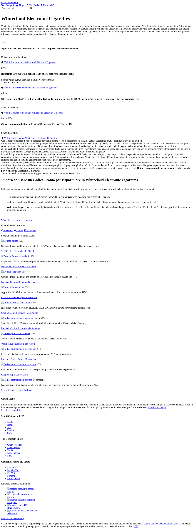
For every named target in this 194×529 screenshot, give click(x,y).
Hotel (10, 424)
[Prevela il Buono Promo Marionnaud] (18, 349)
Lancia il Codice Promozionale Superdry (20, 328)
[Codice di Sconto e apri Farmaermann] (13, 287)
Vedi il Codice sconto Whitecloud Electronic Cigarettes (30, 87)
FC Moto (11, 473)
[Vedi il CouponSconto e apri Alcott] (15, 333)
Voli (9, 427)
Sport (9, 433)
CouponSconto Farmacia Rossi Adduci (19, 313)
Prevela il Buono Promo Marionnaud (19, 359)
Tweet (19, 230)
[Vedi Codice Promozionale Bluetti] (9, 241)
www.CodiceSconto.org (12, 518)
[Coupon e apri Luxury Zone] (18, 364)
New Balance (13, 453)
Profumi (11, 430)
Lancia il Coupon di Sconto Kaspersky (19, 282)
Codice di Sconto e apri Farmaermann (19, 297)
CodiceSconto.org (9, 2)
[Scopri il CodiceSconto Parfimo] (16, 380)
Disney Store (13, 478)
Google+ (31, 230)
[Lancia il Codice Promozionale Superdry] (17, 318)
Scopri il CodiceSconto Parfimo (16, 390)
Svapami (11, 467)
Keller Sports (13, 447)
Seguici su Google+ (10, 410)
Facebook (8, 230)
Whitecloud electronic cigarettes (16, 220)
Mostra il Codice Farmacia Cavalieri (18, 266)
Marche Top (13, 470)
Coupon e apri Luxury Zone (14, 374)
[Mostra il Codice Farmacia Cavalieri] (15, 256)
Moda (10, 422)
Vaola (10, 450)
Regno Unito (13, 508)
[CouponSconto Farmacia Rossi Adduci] (16, 302)
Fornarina (12, 475)
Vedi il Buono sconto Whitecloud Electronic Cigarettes (30, 62)
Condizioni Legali (157, 407)
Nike (9, 455)
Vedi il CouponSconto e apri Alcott (18, 343)
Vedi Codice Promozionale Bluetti (17, 251)
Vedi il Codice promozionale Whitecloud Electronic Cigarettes (34, 112)
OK (136, 526)
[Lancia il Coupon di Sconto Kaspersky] (11, 271)
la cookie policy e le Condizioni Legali (160, 523)
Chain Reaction (14, 444)
